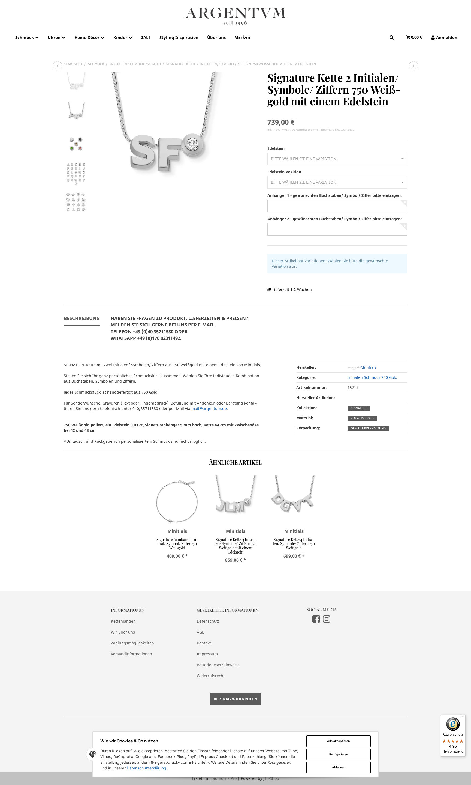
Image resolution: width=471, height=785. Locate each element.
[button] (337, 159)
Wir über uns (123, 632)
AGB (200, 632)
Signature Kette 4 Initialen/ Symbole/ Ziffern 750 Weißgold (294, 544)
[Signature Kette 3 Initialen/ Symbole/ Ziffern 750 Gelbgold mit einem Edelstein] (413, 65)
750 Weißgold (362, 418)
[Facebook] (316, 619)
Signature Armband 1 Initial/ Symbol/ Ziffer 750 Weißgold (177, 544)
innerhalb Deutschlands (323, 130)
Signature (359, 408)
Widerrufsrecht (211, 675)
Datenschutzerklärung (146, 768)
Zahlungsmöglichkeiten (132, 643)
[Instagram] (326, 619)
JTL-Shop (271, 778)
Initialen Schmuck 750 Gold (372, 377)
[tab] (179, 331)
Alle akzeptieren (338, 741)
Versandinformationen (131, 653)
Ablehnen (338, 767)
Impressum (207, 653)
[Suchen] (391, 37)
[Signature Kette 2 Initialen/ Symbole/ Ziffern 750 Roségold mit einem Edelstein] (57, 65)
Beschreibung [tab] (82, 318)
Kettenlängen (123, 621)
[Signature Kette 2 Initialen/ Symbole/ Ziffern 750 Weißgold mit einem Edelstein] (163, 141)
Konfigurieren (338, 754)
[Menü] (462, 717)
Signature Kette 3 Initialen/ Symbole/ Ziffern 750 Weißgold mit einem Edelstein (235, 546)
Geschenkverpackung (368, 428)
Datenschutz (208, 621)
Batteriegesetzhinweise (218, 664)
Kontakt (204, 643)
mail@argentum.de (209, 408)
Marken (242, 37)
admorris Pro (225, 778)
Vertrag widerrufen (235, 698)
